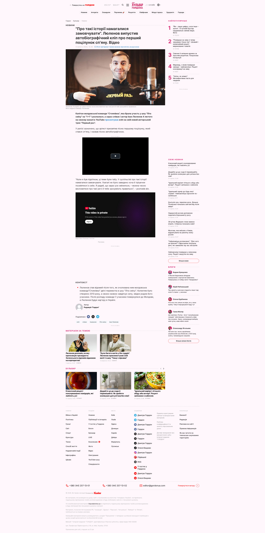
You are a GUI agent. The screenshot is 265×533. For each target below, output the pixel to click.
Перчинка (118, 12)
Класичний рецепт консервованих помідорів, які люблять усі (79, 393)
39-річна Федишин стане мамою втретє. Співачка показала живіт (181, 223)
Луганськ (115, 446)
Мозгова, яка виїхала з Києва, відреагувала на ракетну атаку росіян (180, 232)
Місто (113, 411)
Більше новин (184, 261)
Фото (91, 446)
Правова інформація (188, 428)
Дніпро (114, 437)
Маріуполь (115, 442)
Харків (114, 433)
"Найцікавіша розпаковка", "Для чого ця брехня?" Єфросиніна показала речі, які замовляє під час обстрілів (183, 243)
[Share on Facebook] (88, 317)
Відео (91, 451)
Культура (69, 437)
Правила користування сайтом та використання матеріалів (165, 415)
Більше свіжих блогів (183, 341)
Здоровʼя (170, 12)
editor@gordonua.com (154, 485)
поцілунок (93, 322)
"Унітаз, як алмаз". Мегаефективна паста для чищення (183, 78)
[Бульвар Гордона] (137, 5)
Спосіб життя (71, 446)
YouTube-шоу (94, 460)
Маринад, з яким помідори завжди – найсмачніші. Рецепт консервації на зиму (185, 67)
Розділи (91, 411)
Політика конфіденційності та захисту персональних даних (165, 425)
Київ (113, 415)
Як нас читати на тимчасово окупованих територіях (189, 435)
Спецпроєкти (94, 464)
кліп (78, 322)
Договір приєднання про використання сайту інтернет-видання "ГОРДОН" (165, 436)
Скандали (106, 12)
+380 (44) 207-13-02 (116, 485)
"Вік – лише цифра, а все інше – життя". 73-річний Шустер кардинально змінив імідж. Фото (185, 29)
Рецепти (132, 12)
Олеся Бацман (144, 448)
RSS (139, 462)
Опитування (93, 455)
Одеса (113, 424)
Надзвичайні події (73, 451)
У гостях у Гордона (96, 424)
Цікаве (68, 460)
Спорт (68, 433)
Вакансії (183, 415)
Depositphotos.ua (94, 504)
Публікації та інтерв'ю (98, 419)
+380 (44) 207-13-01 (79, 485)
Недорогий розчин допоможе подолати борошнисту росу (180, 214)
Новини (84, 12)
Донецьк (114, 428)
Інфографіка (71, 455)
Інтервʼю (94, 12)
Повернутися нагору (186, 486)
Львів (113, 419)
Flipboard (142, 457)
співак (85, 322)
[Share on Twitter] (93, 317)
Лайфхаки (143, 12)
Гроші (68, 424)
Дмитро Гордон (145, 415)
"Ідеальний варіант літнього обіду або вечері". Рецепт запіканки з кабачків (147, 393)
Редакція (183, 419)
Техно (68, 442)
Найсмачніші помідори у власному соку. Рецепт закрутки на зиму (182, 253)
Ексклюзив (93, 442)
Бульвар (76, 21)
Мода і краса (157, 12)
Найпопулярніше (177, 21)
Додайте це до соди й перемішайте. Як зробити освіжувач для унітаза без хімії (114, 393)
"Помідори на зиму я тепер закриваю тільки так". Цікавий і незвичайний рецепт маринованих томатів (185, 43)
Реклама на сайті (187, 424)
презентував (112, 120)
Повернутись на (78, 5)
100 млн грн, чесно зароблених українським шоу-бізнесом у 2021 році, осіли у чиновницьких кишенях (182, 334)
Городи (181, 12)
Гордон (68, 21)
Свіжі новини (175, 159)
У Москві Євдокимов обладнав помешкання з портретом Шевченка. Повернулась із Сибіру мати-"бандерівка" (183, 278)
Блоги (171, 267)
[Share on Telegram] (97, 317)
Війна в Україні (72, 415)
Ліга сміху (103, 322)
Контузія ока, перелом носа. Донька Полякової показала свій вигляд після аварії (183, 204)
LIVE (90, 437)
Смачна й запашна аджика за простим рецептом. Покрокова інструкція (185, 55)
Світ (67, 428)
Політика (69, 419)
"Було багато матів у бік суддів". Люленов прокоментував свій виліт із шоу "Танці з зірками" (115, 355)
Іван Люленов (113, 322)
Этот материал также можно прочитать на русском (117, 47)
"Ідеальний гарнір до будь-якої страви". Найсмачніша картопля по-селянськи (182, 193)
